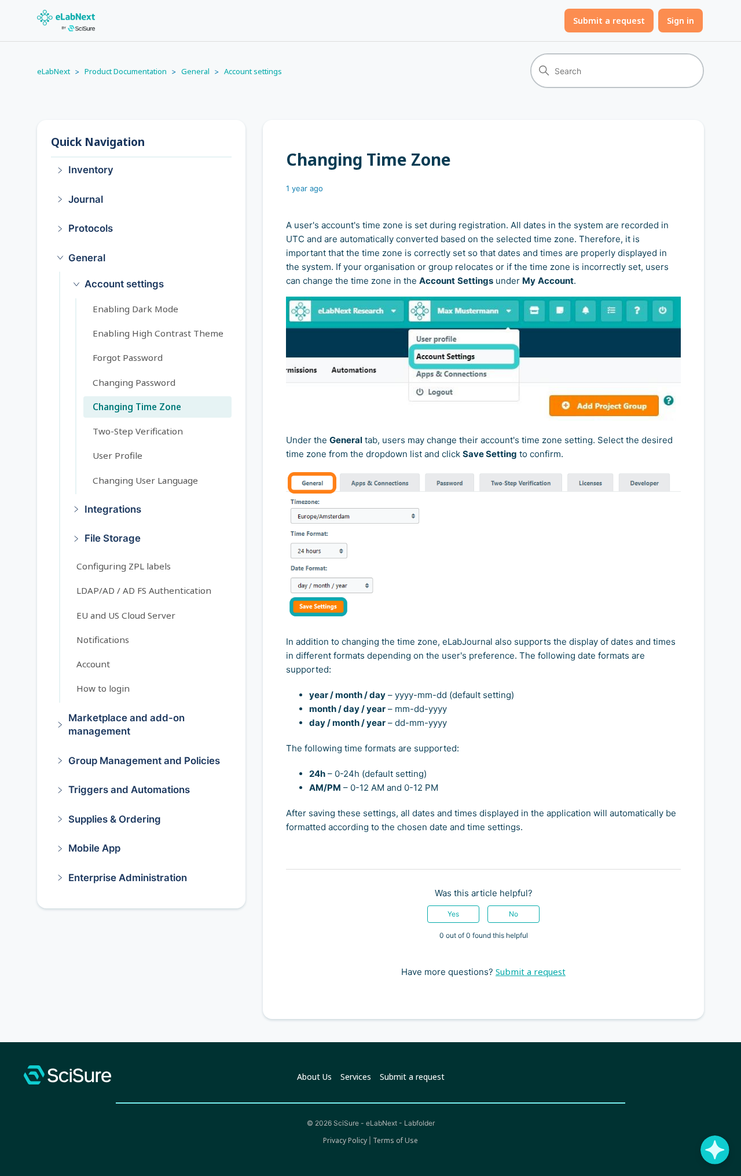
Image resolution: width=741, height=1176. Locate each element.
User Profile (117, 455)
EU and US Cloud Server (125, 614)
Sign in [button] (680, 20)
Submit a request (609, 20)
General (195, 71)
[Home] (66, 20)
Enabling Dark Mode (135, 308)
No (513, 914)
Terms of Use (395, 1140)
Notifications (102, 639)
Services (355, 1076)
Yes (453, 914)
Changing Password (134, 382)
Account (93, 664)
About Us (314, 1076)
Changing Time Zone (137, 406)
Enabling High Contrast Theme (158, 333)
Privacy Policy (345, 1140)
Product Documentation (126, 71)
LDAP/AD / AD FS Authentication (143, 590)
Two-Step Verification (138, 431)
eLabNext (53, 71)
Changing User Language (145, 479)
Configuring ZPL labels (123, 566)
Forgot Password (128, 357)
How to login (103, 688)
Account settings (253, 71)
